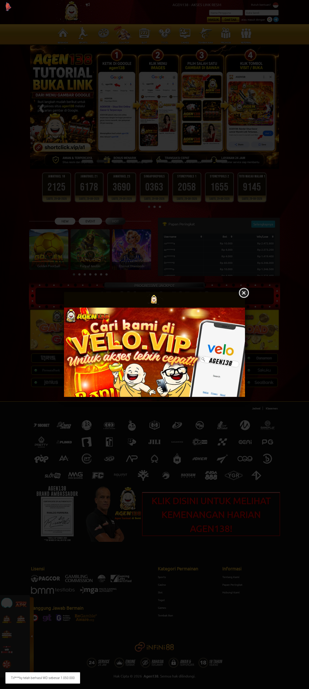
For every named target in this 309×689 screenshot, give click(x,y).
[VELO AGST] (154, 352)
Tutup (244, 293)
